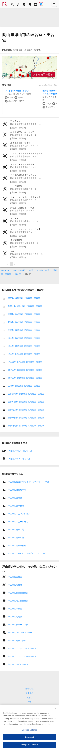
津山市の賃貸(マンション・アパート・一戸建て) (30, 481)
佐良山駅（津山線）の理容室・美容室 (25, 306)
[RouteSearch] (18, 4)
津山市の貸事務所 (16, 505)
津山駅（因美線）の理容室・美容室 (24, 338)
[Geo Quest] (41, 4)
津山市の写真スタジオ (18, 640)
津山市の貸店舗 (15, 497)
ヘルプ (29, 698)
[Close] (55, 709)
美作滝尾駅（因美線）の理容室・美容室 (26, 425)
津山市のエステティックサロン (22, 656)
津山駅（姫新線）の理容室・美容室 (24, 346)
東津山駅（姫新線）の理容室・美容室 (25, 378)
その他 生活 (43, 270)
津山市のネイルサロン (18, 664)
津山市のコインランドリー (20, 632)
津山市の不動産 (15, 608)
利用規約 (29, 693)
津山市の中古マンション (19, 513)
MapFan (5, 270)
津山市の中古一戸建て (18, 521)
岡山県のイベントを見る (19, 459)
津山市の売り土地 (16, 529)
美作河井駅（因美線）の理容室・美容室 (26, 409)
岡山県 (18, 274)
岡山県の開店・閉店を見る (20, 451)
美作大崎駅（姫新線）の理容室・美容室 (26, 394)
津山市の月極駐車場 (17, 489)
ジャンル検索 (19, 270)
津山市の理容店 (15, 584)
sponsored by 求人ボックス (48, 85)
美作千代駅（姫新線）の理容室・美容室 (26, 417)
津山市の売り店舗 (16, 537)
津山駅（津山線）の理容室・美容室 (24, 354)
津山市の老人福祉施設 (18, 600)
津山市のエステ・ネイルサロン (22, 648)
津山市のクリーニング (18, 624)
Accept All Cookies (29, 744)
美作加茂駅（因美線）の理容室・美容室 (26, 402)
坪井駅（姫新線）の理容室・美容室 (24, 330)
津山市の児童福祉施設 (18, 592)
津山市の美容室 (15, 576)
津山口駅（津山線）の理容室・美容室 (25, 362)
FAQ (29, 702)
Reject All (29, 737)
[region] (29, 67)
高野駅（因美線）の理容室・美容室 (24, 314)
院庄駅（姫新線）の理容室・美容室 (24, 298)
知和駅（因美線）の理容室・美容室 (24, 322)
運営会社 (29, 689)
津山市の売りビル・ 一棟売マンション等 (26, 553)
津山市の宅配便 (15, 616)
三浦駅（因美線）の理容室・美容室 (24, 386)
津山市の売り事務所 (17, 545)
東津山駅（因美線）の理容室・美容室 (25, 370)
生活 (31, 270)
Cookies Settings (29, 730)
